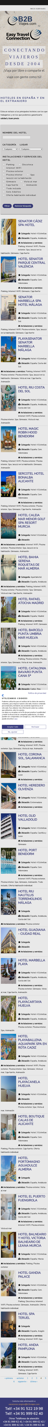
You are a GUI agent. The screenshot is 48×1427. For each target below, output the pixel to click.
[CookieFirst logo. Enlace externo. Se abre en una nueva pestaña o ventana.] (3, 695)
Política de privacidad (37, 693)
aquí (15, 719)
